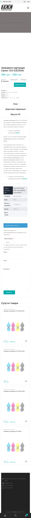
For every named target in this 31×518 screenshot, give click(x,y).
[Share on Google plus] (14, 98)
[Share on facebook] (8, 98)
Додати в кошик (20, 84)
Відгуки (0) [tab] (15, 114)
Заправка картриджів (17, 22)
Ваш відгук (7, 269)
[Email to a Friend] (18, 98)
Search (15, 515)
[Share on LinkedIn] (12, 98)
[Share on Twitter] (10, 98)
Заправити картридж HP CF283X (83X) (14, 391)
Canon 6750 (17, 188)
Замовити (8, 22)
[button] (14, 79)
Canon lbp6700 (21, 190)
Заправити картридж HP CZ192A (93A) (14, 351)
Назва (5, 252)
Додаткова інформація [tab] (15, 109)
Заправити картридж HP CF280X (12, 431)
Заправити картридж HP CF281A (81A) (14, 311)
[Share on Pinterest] (16, 98)
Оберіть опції (26, 341)
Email (5, 260)
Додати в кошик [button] (26, 381)
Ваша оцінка (9, 238)
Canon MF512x (17, 192)
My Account (5, 515)
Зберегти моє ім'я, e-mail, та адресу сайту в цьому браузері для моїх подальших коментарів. (15, 247)
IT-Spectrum (15, 511)
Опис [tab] (15, 104)
